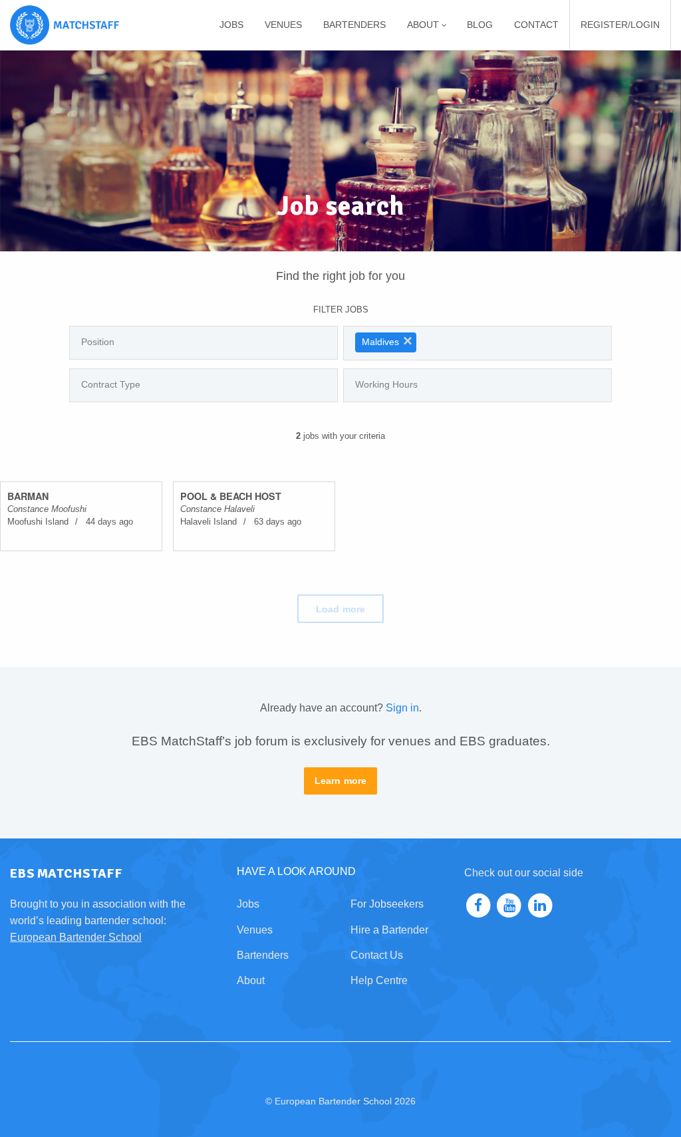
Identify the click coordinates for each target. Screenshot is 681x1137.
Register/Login (620, 25)
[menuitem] (231, 25)
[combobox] (203, 343)
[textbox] (207, 342)
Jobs (231, 25)
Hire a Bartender (389, 930)
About (251, 980)
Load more (340, 609)
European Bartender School (76, 937)
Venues (283, 25)
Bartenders (354, 25)
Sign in (402, 707)
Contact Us (376, 955)
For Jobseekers (387, 904)
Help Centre (379, 980)
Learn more (341, 780)
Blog (480, 25)
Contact (536, 25)
